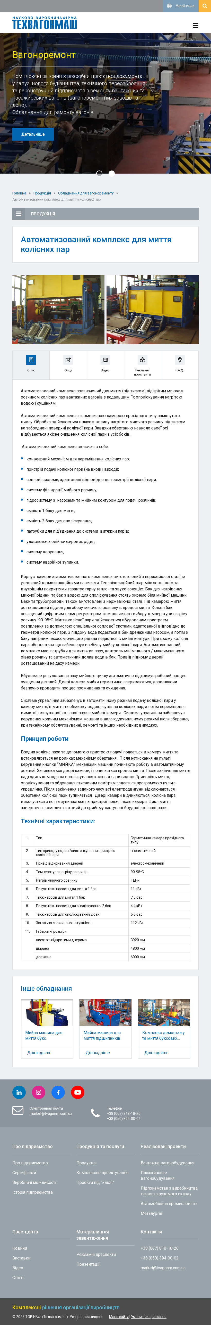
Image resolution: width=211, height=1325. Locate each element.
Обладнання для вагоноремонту (86, 193)
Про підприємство (30, 1162)
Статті (17, 1277)
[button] (99, 173)
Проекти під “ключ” (95, 1182)
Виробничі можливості (34, 1182)
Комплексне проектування (102, 1172)
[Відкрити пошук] (205, 6)
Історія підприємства (32, 1192)
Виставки (21, 1258)
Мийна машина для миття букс (43, 1035)
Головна (19, 193)
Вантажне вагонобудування (167, 1162)
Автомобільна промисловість (169, 1203)
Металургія (151, 1213)
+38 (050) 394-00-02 (123, 1119)
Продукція (42, 193)
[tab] (31, 365)
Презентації (88, 1264)
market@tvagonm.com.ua (51, 1113)
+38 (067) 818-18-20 (123, 1113)
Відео (17, 1267)
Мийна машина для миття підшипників (102, 1035)
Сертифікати (24, 1172)
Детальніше (33, 134)
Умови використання (148, 1317)
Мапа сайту (119, 1317)
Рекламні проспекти (96, 1254)
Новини (19, 1248)
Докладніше (39, 1052)
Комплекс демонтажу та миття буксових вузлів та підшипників (164, 1035)
